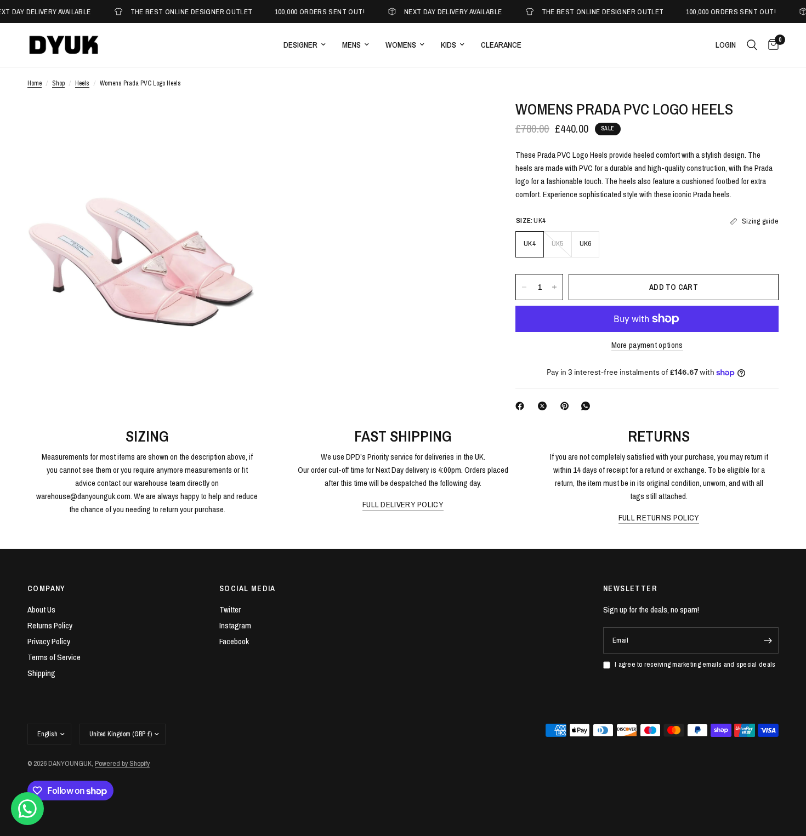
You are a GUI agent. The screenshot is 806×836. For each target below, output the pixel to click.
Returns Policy (49, 625)
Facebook (234, 641)
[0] (771, 45)
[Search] (752, 45)
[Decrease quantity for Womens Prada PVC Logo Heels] (524, 287)
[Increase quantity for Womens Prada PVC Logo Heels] (554, 287)
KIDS (448, 44)
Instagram (235, 625)
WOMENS (400, 44)
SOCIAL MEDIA (247, 588)
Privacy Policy (48, 641)
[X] (544, 406)
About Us (41, 609)
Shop (58, 83)
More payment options (647, 345)
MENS (351, 44)
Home (34, 83)
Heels (82, 83)
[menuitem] (304, 45)
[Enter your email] (768, 640)
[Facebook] (522, 406)
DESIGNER (300, 44)
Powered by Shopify (122, 763)
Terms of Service (54, 657)
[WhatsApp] (587, 406)
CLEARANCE (501, 44)
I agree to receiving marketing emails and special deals (695, 664)
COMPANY (46, 588)
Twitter (230, 609)
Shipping (41, 673)
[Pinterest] (567, 406)
